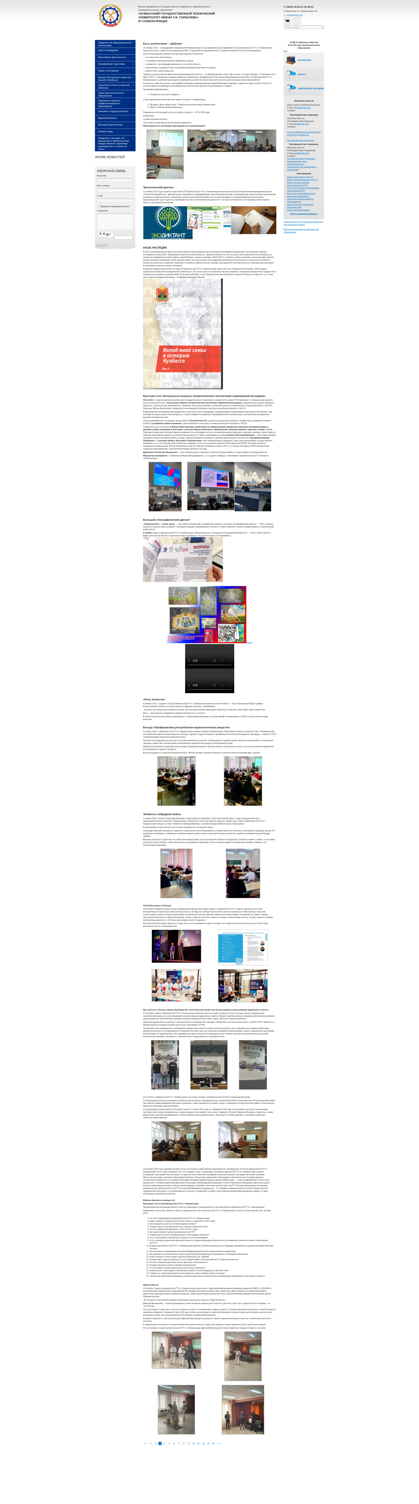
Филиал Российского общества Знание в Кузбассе (114, 78)
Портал (302, 74)
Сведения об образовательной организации (114, 44)
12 (203, 1443)
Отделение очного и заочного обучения (114, 86)
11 (199, 1443)
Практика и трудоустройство (113, 111)
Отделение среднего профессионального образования (109, 103)
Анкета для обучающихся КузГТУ (302, 180)
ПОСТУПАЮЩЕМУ (108, 50)
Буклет (249, 642)
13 (208, 1443)
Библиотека (304, 60)
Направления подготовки (111, 64)
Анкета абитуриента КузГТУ (300, 177)
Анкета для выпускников (298, 210)
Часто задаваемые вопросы (304, 214)
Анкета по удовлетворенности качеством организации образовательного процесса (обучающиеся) (301, 197)
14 (213, 1443)
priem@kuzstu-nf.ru (302, 108)
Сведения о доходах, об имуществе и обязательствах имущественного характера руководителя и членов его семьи (113, 143)
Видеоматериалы (107, 118)
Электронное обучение (311, 88)
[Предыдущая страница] (146, 1443)
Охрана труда (105, 131)
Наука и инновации (108, 70)
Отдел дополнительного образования (111, 94)
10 (193, 1443)
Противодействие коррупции (300, 140)
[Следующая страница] (218, 1443)
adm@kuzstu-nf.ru (295, 15)
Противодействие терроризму (301, 159)
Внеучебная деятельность (112, 57)
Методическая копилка (110, 124)
